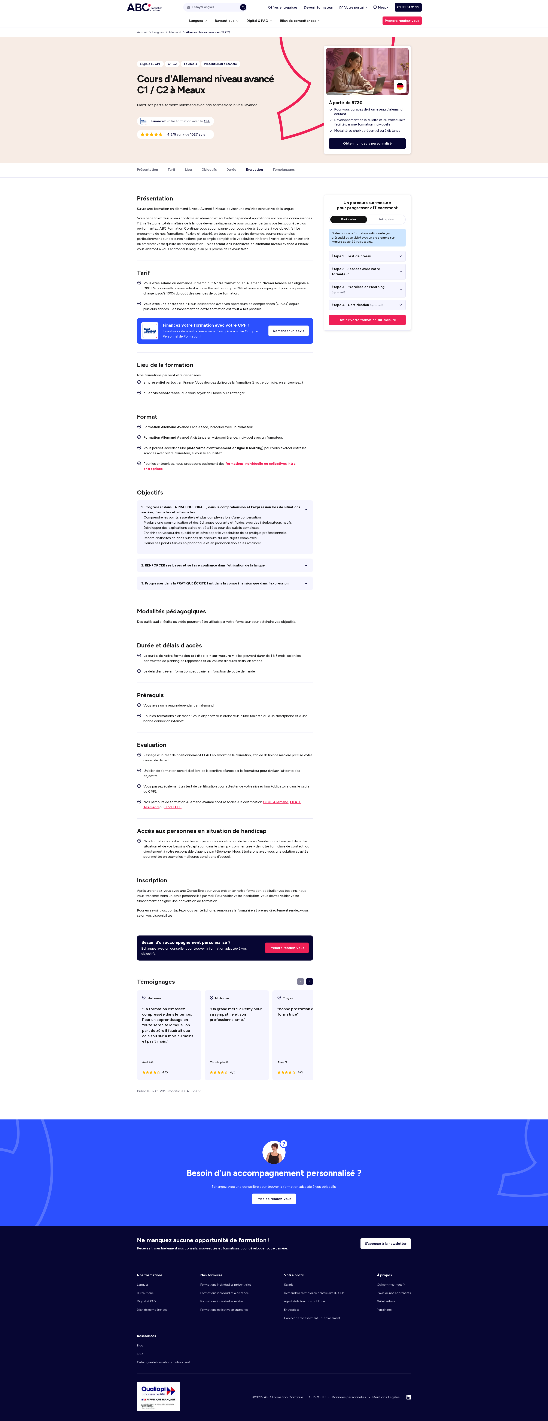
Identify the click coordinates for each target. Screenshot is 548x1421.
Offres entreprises (283, 7)
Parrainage (384, 1310)
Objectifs (209, 169)
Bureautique (145, 1293)
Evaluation (254, 169)
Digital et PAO (146, 1301)
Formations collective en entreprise (224, 1310)
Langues (143, 1285)
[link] (207, 121)
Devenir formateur (318, 7)
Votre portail (354, 7)
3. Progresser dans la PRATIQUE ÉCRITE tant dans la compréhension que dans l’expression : (215, 583)
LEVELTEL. (173, 807)
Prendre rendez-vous (287, 948)
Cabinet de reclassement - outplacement (312, 1318)
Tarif (171, 169)
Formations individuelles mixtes (221, 1301)
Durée (231, 169)
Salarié (288, 1285)
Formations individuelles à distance (224, 1293)
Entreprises (291, 1310)
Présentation (147, 169)
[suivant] (309, 981)
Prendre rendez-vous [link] (402, 21)
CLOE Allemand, (276, 802)
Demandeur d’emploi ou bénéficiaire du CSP (314, 1293)
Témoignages (284, 169)
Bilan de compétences (152, 1310)
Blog (140, 1345)
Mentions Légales (386, 1397)
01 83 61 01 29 (408, 7)
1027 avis (197, 134)
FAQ (140, 1354)
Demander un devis (288, 331)
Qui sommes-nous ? (391, 1285)
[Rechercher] (243, 7)
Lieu (188, 169)
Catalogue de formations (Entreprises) (163, 1362)
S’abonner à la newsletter (386, 1244)
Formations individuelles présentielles (225, 1285)
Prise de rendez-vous (274, 1199)
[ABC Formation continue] (144, 7)
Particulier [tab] (348, 219)
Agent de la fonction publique (304, 1301)
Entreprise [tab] (386, 219)
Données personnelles (349, 1397)
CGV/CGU (317, 1397)
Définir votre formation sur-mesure (367, 320)
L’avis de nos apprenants (394, 1293)
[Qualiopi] (158, 1410)
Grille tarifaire (386, 1301)
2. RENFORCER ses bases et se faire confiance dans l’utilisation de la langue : (204, 565)
